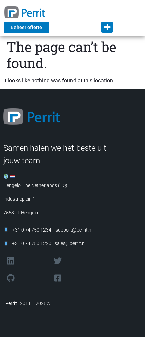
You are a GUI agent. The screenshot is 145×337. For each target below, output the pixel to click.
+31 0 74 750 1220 (31, 243)
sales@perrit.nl (70, 243)
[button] (107, 27)
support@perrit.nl (73, 230)
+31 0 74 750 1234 (31, 230)
